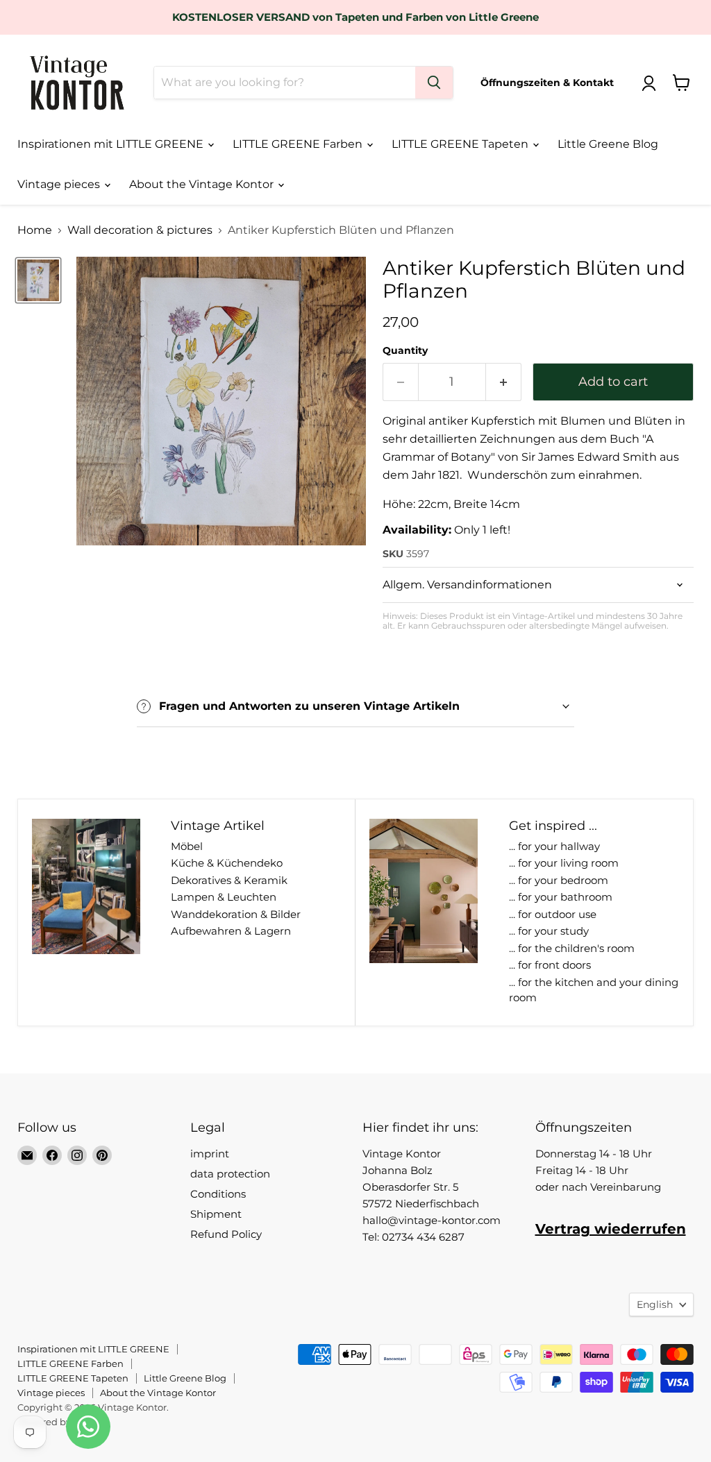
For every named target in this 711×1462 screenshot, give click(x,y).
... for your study (549, 930)
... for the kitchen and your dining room (593, 990)
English (655, 1304)
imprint (209, 1153)
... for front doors (550, 964)
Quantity (405, 350)
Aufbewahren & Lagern (231, 930)
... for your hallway (554, 846)
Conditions (218, 1193)
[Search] (434, 83)
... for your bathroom (560, 896)
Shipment (216, 1214)
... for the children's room (572, 948)
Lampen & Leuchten (223, 896)
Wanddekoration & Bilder (236, 914)
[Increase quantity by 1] (503, 382)
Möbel (187, 846)
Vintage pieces (60, 184)
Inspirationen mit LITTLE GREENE (111, 144)
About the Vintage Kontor (202, 184)
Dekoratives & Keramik (229, 880)
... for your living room (564, 862)
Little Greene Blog (608, 144)
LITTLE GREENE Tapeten (461, 144)
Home (34, 230)
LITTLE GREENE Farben (299, 144)
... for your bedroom (558, 880)
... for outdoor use (552, 914)
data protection (230, 1173)
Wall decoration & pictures (139, 230)
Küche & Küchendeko (227, 862)
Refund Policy (226, 1234)
